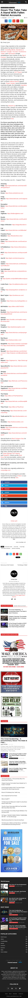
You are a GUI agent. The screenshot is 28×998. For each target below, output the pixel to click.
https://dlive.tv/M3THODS (16, 306)
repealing (24, 85)
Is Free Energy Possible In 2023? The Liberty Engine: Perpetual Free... (18, 755)
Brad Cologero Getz (18, 438)
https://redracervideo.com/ (13, 340)
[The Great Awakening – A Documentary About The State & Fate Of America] (4, 611)
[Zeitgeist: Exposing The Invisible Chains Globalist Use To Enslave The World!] (4, 618)
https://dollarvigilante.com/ (15, 213)
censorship (16, 546)
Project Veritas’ (10, 83)
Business (3, 947)
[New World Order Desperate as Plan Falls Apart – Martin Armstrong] (4, 900)
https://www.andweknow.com (14, 193)
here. (17, 477)
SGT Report (18, 72)
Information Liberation (5, 548)
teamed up (11, 105)
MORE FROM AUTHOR (20, 606)
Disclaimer (15, 993)
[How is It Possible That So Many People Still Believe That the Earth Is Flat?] (4, 770)
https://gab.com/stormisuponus (14, 258)
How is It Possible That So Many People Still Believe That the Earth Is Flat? (14, 811)
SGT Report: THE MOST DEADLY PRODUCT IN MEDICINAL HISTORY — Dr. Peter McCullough (14, 816)
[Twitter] (12, 599)
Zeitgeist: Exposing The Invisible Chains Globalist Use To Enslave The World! (18, 618)
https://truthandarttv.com (19, 416)
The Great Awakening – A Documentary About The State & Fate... (14, 740)
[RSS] (16, 988)
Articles (2, 943)
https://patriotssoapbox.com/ (16, 327)
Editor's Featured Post (4, 7)
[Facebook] (8, 988)
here (12, 118)
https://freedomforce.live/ (14, 236)
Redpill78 (6, 455)
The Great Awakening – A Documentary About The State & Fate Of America (17, 611)
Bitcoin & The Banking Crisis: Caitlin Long (11, 792)
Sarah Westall (7, 453)
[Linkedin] (12, 988)
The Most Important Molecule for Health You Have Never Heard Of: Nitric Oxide (14, 802)
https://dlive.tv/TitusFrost (16, 407)
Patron (20, 476)
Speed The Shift (4, 744)
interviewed (11, 53)
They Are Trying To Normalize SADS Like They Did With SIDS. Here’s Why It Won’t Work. (14, 807)
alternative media (8, 546)
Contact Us (21, 993)
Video (2, 950)
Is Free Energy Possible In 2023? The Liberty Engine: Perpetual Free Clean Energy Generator (18, 625)
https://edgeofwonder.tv (19, 224)
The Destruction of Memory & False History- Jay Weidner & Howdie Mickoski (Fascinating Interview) (14, 823)
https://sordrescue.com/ (16, 295)
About (10, 993)
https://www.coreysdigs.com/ (14, 581)
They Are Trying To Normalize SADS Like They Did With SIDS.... (18, 926)
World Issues (11, 886)
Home (2, 5)
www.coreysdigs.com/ (21, 542)
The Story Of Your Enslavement (17, 884)
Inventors (3, 945)
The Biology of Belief (22, 565)
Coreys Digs (22, 546)
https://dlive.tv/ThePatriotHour (14, 396)
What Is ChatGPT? (6, 799)
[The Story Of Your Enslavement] (4, 886)
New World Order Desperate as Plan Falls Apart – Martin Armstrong (17, 900)
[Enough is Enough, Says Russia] (4, 893)
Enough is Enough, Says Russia (17, 891)
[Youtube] (15, 599)
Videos (2, 939)
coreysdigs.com (5, 470)
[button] (26, 2)
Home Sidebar (12, 7)
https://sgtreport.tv (11, 360)
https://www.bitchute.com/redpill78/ (14, 345)
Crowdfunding (4, 941)
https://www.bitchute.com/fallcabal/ (15, 230)
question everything (16, 548)
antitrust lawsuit (14, 81)
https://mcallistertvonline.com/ (18, 284)
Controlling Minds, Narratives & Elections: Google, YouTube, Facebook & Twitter (13, 51)
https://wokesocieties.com (15, 422)
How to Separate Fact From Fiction (9, 795)
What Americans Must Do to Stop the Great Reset (13, 820)
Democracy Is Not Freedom (7, 565)
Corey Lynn (4, 17)
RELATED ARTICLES (7, 606)
